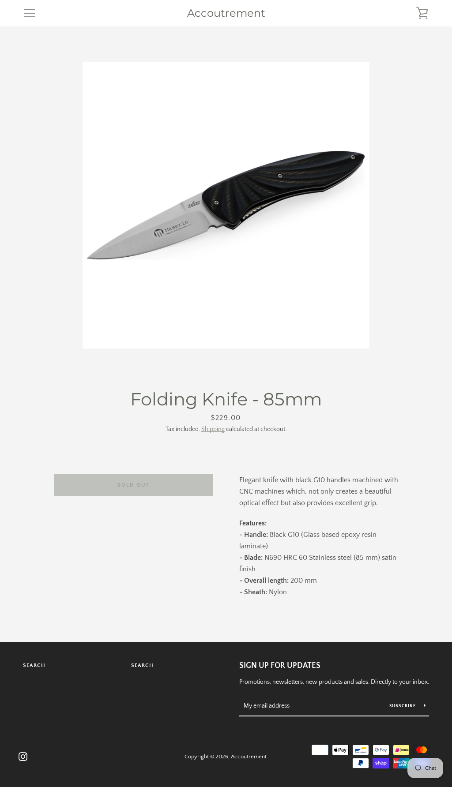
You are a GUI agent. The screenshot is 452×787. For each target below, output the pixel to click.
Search (34, 665)
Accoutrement (226, 13)
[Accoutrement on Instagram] (23, 756)
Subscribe (403, 706)
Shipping (213, 429)
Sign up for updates (279, 665)
